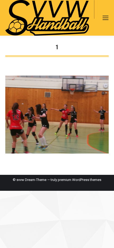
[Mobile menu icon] (105, 18)
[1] (57, 115)
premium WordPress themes (79, 180)
